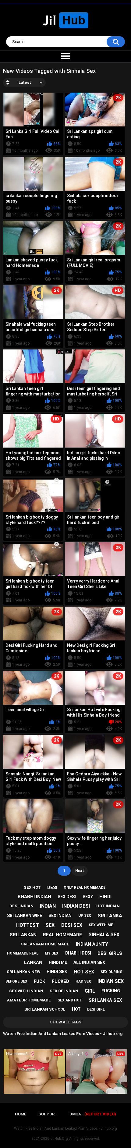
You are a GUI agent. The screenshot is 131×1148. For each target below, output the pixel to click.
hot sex (84, 972)
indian (48, 906)
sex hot (32, 887)
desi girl (96, 1009)
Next (79, 870)
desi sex (71, 925)
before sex (16, 981)
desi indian (21, 906)
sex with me (101, 925)
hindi (105, 896)
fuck (39, 981)
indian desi (76, 906)
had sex (83, 981)
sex (50, 925)
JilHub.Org (59, 1138)
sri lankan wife (24, 915)
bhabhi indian (34, 896)
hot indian (108, 906)
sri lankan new (23, 971)
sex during (111, 972)
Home (20, 1114)
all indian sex (89, 962)
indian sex (110, 981)
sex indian (60, 915)
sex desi (67, 896)
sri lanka (109, 916)
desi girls (109, 953)
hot (76, 1009)
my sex (51, 953)
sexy (88, 896)
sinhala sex (103, 934)
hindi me (58, 962)
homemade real (22, 953)
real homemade (62, 934)
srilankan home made (45, 944)
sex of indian (64, 991)
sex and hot (70, 1000)
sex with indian (26, 991)
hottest (27, 925)
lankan (33, 962)
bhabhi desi (78, 953)
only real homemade (84, 887)
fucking (110, 990)
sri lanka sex (105, 1000)
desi (52, 887)
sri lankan (23, 934)
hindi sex (57, 971)
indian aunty (92, 944)
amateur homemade (29, 1000)
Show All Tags (65, 1022)
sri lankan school (45, 1009)
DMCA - (92, 1114)
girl (90, 991)
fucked (60, 981)
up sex (84, 915)
